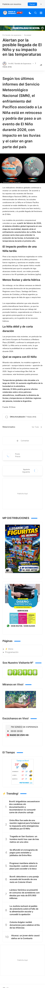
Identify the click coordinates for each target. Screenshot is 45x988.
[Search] (35, 12)
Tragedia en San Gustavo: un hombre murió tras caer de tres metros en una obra (24, 839)
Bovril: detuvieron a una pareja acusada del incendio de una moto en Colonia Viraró (24, 879)
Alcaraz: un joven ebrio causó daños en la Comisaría (25, 936)
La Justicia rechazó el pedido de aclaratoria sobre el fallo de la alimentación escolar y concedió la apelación (24, 910)
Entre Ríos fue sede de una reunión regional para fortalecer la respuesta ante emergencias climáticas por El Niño (25, 824)
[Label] (41, 12)
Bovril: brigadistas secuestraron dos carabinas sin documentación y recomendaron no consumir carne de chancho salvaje (24, 807)
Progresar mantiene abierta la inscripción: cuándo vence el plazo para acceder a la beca (24, 866)
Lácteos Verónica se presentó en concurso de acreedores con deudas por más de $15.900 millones (24, 894)
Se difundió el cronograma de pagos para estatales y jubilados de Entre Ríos (24, 853)
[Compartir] (41, 65)
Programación (11, 652)
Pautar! (32, 4)
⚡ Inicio (9, 649)
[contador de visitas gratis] (22, 672)
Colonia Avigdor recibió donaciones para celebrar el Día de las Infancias (25, 925)
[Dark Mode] (30, 12)
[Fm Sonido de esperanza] (12, 12)
